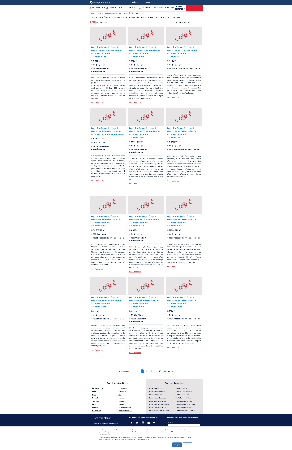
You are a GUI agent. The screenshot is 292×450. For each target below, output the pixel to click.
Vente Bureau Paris (182, 395)
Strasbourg (123, 388)
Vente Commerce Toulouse (186, 411)
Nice (93, 404)
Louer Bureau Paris (156, 395)
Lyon (94, 395)
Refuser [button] (187, 445)
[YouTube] (154, 423)
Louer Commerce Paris (157, 408)
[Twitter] (137, 423)
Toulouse (95, 401)
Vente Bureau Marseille (184, 392)
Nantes (95, 408)
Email (170, 422)
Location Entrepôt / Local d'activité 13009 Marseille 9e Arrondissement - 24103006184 (107, 131)
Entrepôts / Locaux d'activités (110, 13)
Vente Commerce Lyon (184, 401)
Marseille (95, 398)
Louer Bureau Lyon (155, 388)
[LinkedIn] (148, 423)
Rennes (121, 398)
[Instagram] (143, 423)
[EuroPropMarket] (100, 2)
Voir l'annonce (97, 102)
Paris (94, 392)
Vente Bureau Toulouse (184, 398)
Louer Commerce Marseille (159, 404)
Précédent (125, 371)
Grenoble (122, 401)
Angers (121, 404)
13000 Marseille (137, 13)
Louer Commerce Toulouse (159, 411)
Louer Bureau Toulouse (157, 398)
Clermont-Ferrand (125, 411)
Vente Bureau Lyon (182, 388)
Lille (120, 395)
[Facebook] (131, 423)
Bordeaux (122, 392)
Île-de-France (97, 388)
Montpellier (96, 411)
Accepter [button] (177, 445)
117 (160, 371)
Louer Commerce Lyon (157, 401)
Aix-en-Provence (125, 408)
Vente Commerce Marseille (185, 404)
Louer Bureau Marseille (157, 392)
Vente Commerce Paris (184, 408)
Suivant (167, 371)
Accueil (92, 13)
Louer (126, 13)
